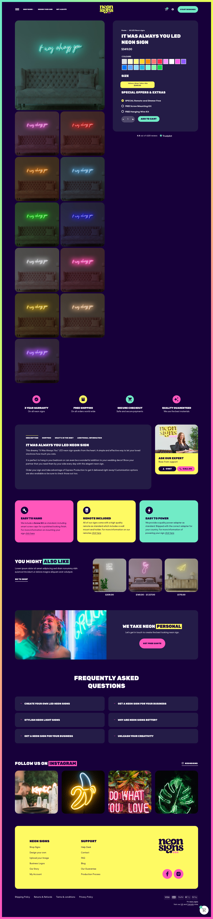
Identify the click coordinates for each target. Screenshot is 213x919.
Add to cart (149, 118)
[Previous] (90, 574)
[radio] (124, 61)
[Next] (200, 574)
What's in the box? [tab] (64, 438)
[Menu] (17, 9)
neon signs (193, 902)
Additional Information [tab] (89, 438)
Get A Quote (61, 9)
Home (123, 30)
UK (182, 904)
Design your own (45, 9)
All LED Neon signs (137, 30)
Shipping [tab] (46, 438)
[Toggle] (21, 703)
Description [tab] (32, 438)
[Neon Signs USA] (106, 9)
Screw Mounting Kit (140, 106)
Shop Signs (28, 9)
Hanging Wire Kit (139, 111)
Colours (126, 56)
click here (30, 534)
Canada (190, 904)
